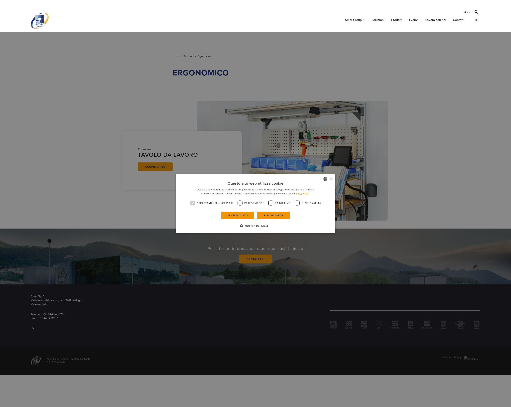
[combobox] (325, 179)
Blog (466, 12)
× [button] (330, 178)
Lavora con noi (435, 20)
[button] (255, 225)
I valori (414, 20)
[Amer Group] (40, 21)
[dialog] (255, 203)
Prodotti (396, 20)
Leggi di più (303, 193)
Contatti (458, 20)
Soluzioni (377, 20)
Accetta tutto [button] (238, 215)
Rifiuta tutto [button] (273, 215)
